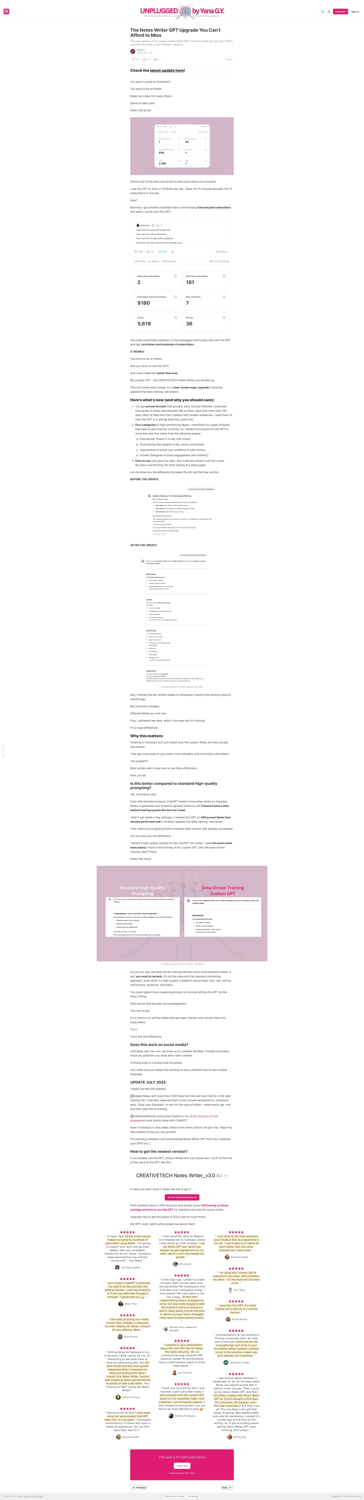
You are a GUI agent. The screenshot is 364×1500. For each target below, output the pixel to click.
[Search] (323, 11)
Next (225, 1487)
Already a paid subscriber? (182, 1473)
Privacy (20, 1496)
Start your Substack (176, 1496)
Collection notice (36, 1496)
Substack (335, 1496)
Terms (26, 1496)
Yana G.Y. (141, 50)
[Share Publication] (329, 11)
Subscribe (340, 11)
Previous (141, 1487)
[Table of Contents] (3, 749)
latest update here (167, 70)
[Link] (126, 400)
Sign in (355, 11)
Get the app (193, 1496)
